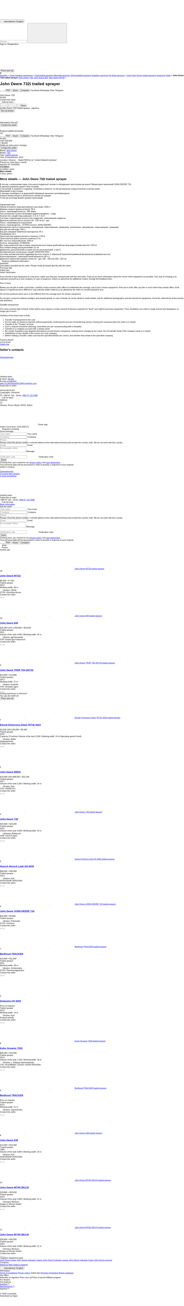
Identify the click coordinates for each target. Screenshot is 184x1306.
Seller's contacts (20, 1265)
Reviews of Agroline (49, 1273)
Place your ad (7, 698)
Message (30, 451)
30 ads (11, 379)
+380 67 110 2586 (30, 395)
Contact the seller (9, 125)
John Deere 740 (9, 819)
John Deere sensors (103, 1260)
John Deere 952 (41, 78)
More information (7, 504)
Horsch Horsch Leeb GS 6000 (17, 866)
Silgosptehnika (6, 357)
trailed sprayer (11, 155)
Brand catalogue (66, 1273)
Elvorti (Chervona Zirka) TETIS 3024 (20, 725)
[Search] (47, 33)
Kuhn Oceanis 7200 (11, 1048)
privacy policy (36, 462)
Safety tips (4, 344)
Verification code (46, 457)
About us (4, 1265)
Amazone (161, 75)
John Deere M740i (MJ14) (14, 1187)
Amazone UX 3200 (10, 1001)
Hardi (168, 75)
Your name (32, 434)
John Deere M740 (56, 78)
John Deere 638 (9, 1140)
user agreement (53, 462)
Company (31, 437)
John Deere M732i (10, 575)
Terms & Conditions (8, 1273)
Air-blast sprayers (116, 75)
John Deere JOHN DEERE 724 (17, 911)
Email (30, 445)
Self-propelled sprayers (80, 75)
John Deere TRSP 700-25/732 (16, 670)
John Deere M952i (10, 772)
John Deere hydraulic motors (30, 1260)
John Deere (11, 150)
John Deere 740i (26, 78)
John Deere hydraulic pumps (56, 1260)
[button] (92, 57)
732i (8, 153)
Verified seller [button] (6, 377)
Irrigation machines (100, 75)
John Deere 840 (9, 623)
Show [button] (19, 395)
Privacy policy (24, 1273)
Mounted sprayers (62, 75)
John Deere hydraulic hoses (81, 1260)
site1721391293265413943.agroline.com (18, 383)
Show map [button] (43, 424)
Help (10, 1265)
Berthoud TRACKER (11, 954)
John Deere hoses (8, 1260)
